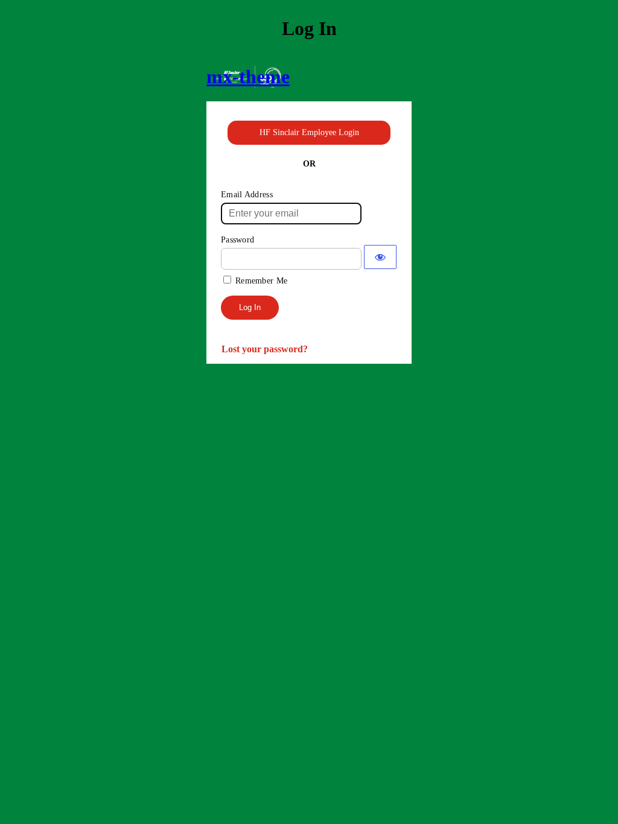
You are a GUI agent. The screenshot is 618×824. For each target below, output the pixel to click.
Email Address (247, 194)
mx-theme (248, 76)
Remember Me (261, 280)
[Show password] (380, 257)
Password (237, 239)
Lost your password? (264, 349)
